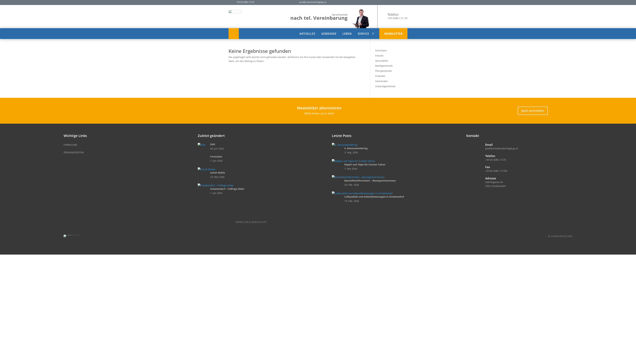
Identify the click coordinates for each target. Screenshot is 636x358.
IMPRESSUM (241, 222)
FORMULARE (70, 144)
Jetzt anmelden (532, 110)
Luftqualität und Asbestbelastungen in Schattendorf (374, 196)
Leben (347, 33)
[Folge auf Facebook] (357, 2)
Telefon (392, 14)
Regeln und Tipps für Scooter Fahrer (364, 164)
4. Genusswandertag (356, 148)
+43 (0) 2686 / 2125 (495, 159)
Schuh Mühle (217, 172)
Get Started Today (30, 31)
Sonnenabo (381, 81)
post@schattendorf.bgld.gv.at (501, 148)
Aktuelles (307, 33)
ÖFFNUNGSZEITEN (74, 152)
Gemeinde (329, 33)
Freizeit (379, 55)
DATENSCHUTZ (258, 222)
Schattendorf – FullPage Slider (227, 188)
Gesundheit (381, 60)
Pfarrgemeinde (383, 70)
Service (363, 33)
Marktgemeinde (384, 65)
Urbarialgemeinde (385, 86)
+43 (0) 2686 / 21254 (496, 170)
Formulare (381, 50)
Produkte (380, 76)
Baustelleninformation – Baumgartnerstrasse (370, 180)
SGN (212, 144)
